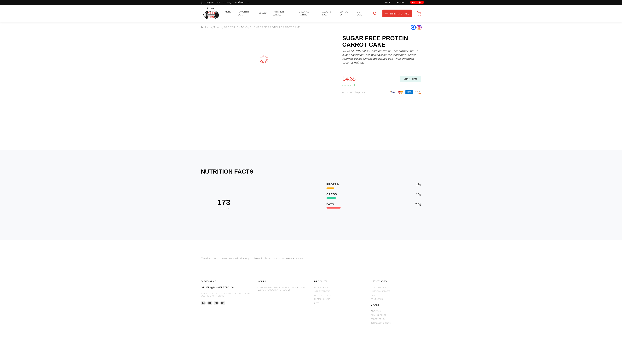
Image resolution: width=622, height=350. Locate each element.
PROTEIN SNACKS (236, 27)
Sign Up (401, 2)
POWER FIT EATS (243, 13)
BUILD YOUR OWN (322, 295)
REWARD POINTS (378, 315)
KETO (316, 303)
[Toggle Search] (375, 13)
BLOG (373, 295)
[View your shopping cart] (419, 13)
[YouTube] (209, 303)
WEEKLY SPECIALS (322, 291)
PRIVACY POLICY (378, 319)
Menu (218, 27)
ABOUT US (375, 311)
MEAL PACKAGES (321, 287)
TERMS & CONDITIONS (381, 323)
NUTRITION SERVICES (278, 13)
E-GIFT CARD (360, 13)
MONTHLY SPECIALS (397, 13)
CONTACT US (345, 13)
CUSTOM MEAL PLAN (380, 287)
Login (388, 2)
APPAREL (263, 13)
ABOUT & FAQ (326, 13)
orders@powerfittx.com (236, 2)
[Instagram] (419, 27)
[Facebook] (413, 27)
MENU (228, 12)
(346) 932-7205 (212, 2)
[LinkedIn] (216, 303)
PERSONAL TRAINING (303, 13)
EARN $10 (417, 2)
